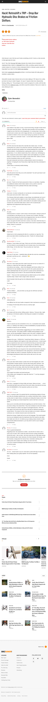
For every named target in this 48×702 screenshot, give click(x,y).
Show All (43, 575)
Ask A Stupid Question (21, 665)
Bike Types (3, 657)
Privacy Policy (3, 695)
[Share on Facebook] (3, 32)
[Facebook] (33, 658)
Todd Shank (10, 252)
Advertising (19, 670)
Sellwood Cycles (14, 85)
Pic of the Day (4, 667)
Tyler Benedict (10, 25)
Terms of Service (24, 695)
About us (19, 657)
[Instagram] (42, 658)
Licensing (18, 695)
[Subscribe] (33, 661)
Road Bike (11, 605)
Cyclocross (5, 92)
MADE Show (24, 559)
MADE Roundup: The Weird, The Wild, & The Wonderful (13, 508)
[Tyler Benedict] (4, 100)
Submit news (19, 662)
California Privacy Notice (11, 695)
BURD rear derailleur (23, 69)
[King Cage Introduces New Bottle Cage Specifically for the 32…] (4, 623)
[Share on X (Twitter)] (6, 32)
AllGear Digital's (11, 687)
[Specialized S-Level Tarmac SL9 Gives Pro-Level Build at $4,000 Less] (4, 607)
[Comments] (39, 32)
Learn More (38, 35)
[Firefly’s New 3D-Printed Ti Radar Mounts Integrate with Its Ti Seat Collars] (11, 552)
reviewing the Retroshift (14, 72)
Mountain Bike (4, 675)
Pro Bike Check (44, 559)
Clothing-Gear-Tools (5, 680)
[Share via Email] (9, 32)
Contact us (19, 660)
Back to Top (41, 646)
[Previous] (37, 539)
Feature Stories (4, 662)
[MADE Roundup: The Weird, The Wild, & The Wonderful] (31, 552)
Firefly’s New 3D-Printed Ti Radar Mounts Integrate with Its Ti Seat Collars (16, 502)
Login (44, 108)
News (3, 559)
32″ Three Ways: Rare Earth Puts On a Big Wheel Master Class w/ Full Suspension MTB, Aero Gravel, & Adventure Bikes (39, 611)
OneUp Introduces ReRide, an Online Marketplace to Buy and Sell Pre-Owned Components (16, 584)
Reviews (3, 670)
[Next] (39, 539)
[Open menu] (2, 1)
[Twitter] (37, 658)
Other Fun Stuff (4, 665)
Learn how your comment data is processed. (34, 118)
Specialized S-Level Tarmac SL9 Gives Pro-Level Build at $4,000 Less (15, 609)
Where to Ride (4, 672)
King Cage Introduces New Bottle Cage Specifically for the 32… (16, 625)
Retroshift (19, 65)
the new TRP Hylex (16, 63)
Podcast (18, 667)
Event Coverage (4, 660)
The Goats (9, 261)
